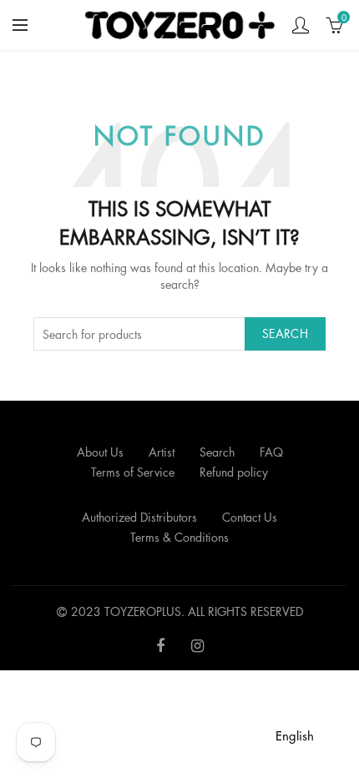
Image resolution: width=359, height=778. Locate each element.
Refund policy (234, 472)
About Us (100, 452)
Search (285, 333)
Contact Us (249, 517)
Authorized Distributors (139, 517)
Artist (161, 452)
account (300, 25)
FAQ (271, 452)
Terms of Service (132, 472)
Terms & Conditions (179, 537)
